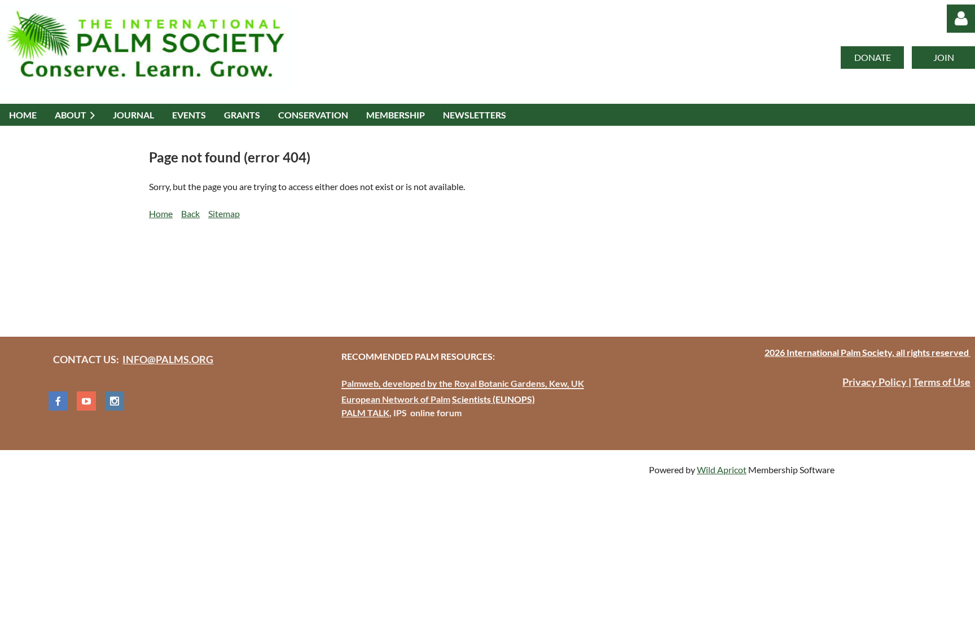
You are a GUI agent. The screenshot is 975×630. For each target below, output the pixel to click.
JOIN (943, 57)
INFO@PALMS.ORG (167, 359)
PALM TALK (365, 412)
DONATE (872, 57)
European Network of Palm (395, 399)
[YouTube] (86, 401)
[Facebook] (58, 401)
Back (190, 213)
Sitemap (224, 213)
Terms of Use (941, 382)
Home (161, 213)
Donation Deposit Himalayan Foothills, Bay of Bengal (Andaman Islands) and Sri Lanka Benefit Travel (347, 272)
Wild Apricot (721, 469)
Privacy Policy (875, 382)
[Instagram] (114, 401)
